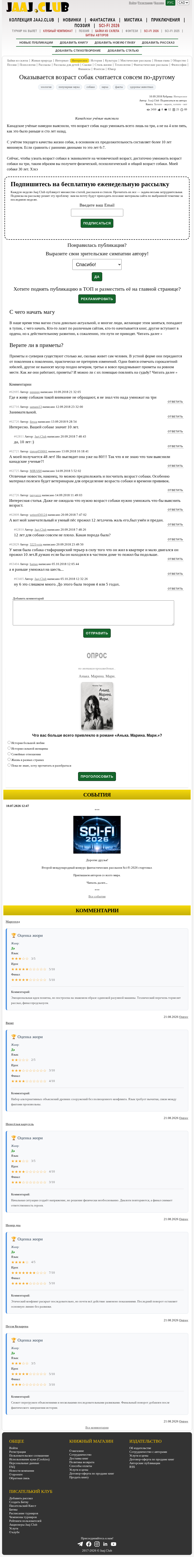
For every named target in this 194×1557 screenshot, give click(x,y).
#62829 (14, 544)
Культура (111, 60)
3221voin (36, 544)
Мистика (133, 19)
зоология (46, 87)
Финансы (84, 69)
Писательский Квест (22, 1505)
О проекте (16, 1474)
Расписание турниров (23, 1513)
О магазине (76, 1451)
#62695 (14, 392)
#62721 (14, 451)
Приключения (165, 19)
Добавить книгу (74, 42)
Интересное (80, 60)
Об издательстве (140, 1448)
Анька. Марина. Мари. (97, 676)
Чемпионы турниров (23, 1517)
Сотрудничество (80, 1454)
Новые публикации (36, 42)
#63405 (19, 579)
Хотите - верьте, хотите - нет (170, 104)
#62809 (14, 514)
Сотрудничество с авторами (148, 1452)
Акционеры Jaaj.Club (23, 1524)
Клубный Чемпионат (58, 31)
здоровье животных (141, 87)
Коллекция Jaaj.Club (31, 19)
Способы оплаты (80, 1466)
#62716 (14, 407)
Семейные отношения (26, 754)
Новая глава (162, 60)
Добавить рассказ (158, 42)
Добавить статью (123, 50)
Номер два (13, 1225)
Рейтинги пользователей (25, 1521)
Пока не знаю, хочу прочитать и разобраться (41, 765)
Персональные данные (24, 1463)
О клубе (14, 1532)
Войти (132, 2)
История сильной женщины (29, 748)
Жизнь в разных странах (27, 760)
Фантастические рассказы (151, 64)
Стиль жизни (103, 64)
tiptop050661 (39, 451)
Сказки (87, 64)
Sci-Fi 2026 (109, 25)
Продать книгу (79, 1477)
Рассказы (45, 64)
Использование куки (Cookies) (29, 1459)
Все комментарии (97, 1427)
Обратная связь (19, 1478)
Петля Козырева (17, 1326)
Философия (178, 64)
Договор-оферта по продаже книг (91, 1473)
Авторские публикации (144, 1463)
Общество (179, 60)
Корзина (159, 2)
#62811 (19, 436)
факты (119, 87)
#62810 (19, 529)
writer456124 (38, 514)
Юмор (112, 69)
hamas (34, 564)
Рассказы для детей (66, 64)
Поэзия (82, 25)
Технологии (123, 64)
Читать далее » (149, 334)
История (96, 60)
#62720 (14, 421)
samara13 (36, 407)
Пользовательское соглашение (29, 1455)
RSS (132, 1467)
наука (105, 87)
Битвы (13, 1509)
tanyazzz (35, 495)
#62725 (14, 471)
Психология (27, 64)
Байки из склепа (107, 31)
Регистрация (145, 2)
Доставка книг (78, 1458)
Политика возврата (81, 1462)
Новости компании (21, 1470)
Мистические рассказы (135, 60)
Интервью (62, 60)
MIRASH (36, 471)
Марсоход (13, 921)
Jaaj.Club (153, 100)
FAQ (12, 1467)
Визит (10, 1023)
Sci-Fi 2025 (172, 31)
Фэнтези (132, 31)
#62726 (14, 495)
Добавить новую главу (115, 42)
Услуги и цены (78, 1469)
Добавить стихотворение (78, 50)
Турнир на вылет (24, 31)
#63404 (14, 564)
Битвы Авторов (97, 35)
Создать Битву (19, 1502)
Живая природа (41, 60)
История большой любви (27, 743)
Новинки (72, 19)
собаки (91, 87)
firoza (33, 421)
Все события (97, 896)
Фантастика (102, 19)
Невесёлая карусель (20, 1124)
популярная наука (69, 87)
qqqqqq (35, 392)
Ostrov (183, 1017)
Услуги (13, 1528)
